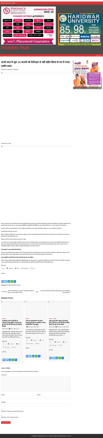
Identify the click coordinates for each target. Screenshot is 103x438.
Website (3, 402)
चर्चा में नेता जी (14, 285)
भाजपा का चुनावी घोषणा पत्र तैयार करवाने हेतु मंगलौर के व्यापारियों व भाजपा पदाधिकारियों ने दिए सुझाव (36, 322)
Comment (4, 375)
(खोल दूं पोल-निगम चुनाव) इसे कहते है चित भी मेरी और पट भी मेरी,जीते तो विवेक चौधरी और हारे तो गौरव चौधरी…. (59, 322)
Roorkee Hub (15, 47)
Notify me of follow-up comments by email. (12, 411)
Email (39, 394)
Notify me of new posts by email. (9, 417)
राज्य (19, 285)
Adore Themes (67, 436)
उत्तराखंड (9, 285)
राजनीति (54, 318)
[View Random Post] (97, 55)
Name (3, 394)
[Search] (100, 55)
